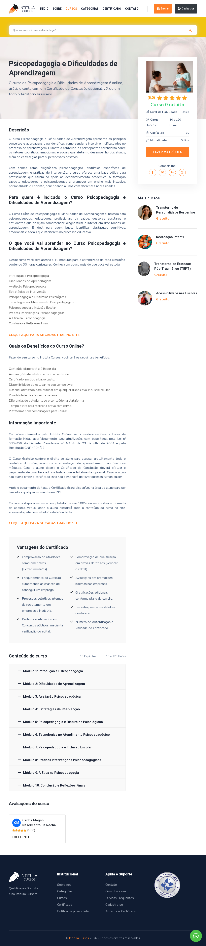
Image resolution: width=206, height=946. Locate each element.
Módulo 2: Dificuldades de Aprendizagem (54, 684)
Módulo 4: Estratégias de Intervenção (51, 709)
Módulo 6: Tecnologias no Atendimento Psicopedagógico (66, 735)
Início (44, 8)
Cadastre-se (114, 904)
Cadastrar (187, 8)
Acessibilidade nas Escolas (176, 293)
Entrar (164, 8)
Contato (132, 8)
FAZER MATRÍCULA (167, 152)
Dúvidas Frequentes (119, 898)
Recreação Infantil (170, 237)
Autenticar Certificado (120, 911)
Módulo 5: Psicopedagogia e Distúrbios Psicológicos (63, 722)
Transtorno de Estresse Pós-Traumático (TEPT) (172, 266)
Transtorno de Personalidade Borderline (175, 210)
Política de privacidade (73, 911)
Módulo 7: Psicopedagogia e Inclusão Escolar (57, 747)
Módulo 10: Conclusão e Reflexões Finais (54, 785)
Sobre (57, 8)
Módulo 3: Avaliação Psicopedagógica (52, 696)
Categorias (90, 8)
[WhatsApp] (196, 936)
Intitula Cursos (79, 938)
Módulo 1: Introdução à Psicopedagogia (53, 671)
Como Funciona (115, 891)
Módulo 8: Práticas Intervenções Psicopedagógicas (62, 760)
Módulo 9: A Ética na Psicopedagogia (51, 773)
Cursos (71, 8)
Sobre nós (64, 884)
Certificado (112, 8)
